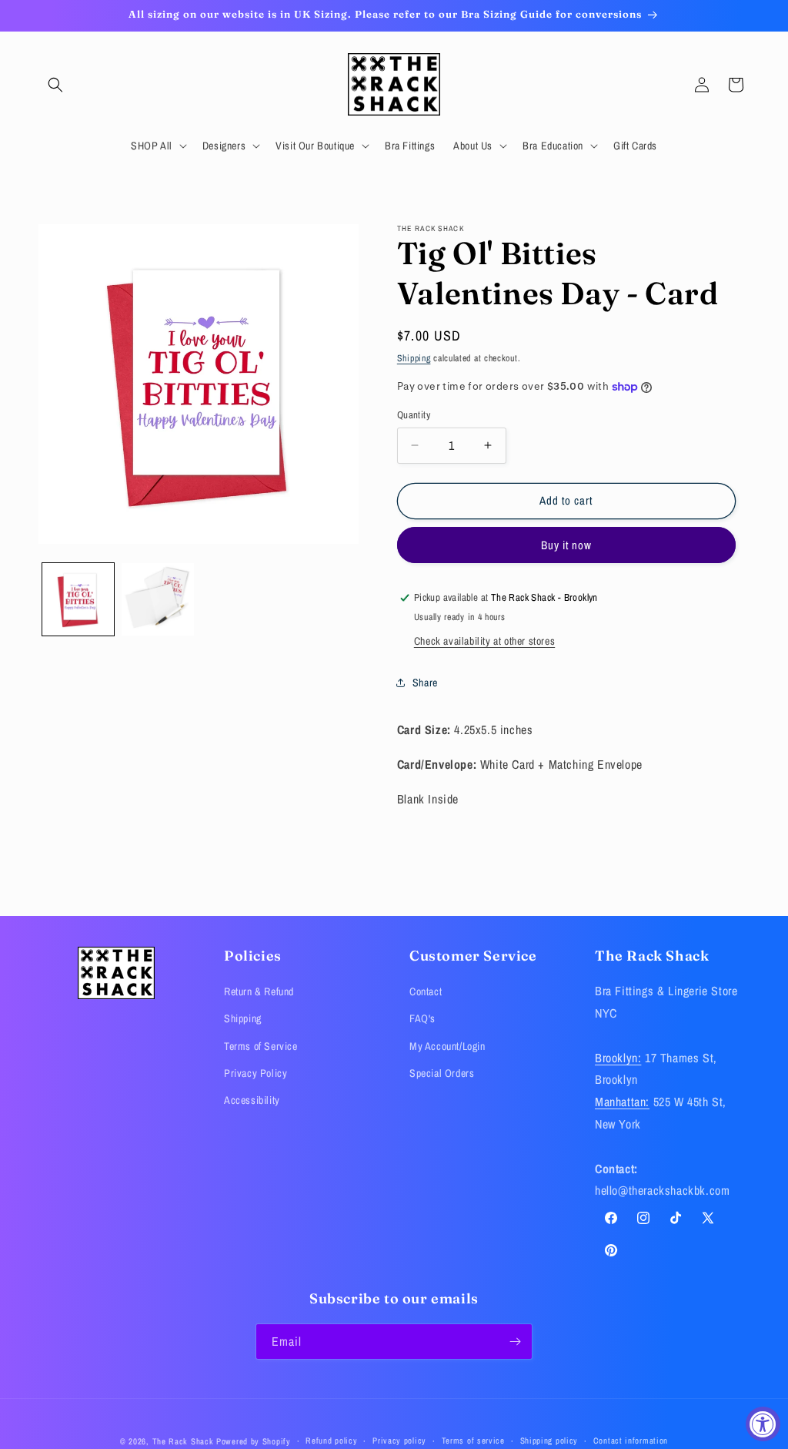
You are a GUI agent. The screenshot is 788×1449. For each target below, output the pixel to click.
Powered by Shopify (253, 1441)
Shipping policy (549, 1440)
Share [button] (425, 682)
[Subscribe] (515, 1341)
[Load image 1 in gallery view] (78, 599)
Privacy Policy (255, 1073)
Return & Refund (259, 991)
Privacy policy (399, 1440)
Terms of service (473, 1440)
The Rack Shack (183, 1441)
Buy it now (566, 545)
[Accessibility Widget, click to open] (763, 1424)
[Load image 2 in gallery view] (157, 599)
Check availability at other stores (484, 641)
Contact (425, 991)
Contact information (630, 1440)
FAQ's (422, 1018)
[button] (55, 85)
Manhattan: (622, 1101)
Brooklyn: (618, 1057)
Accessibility (252, 1100)
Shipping (414, 358)
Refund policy (331, 1440)
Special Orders (441, 1073)
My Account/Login (447, 1046)
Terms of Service (261, 1046)
